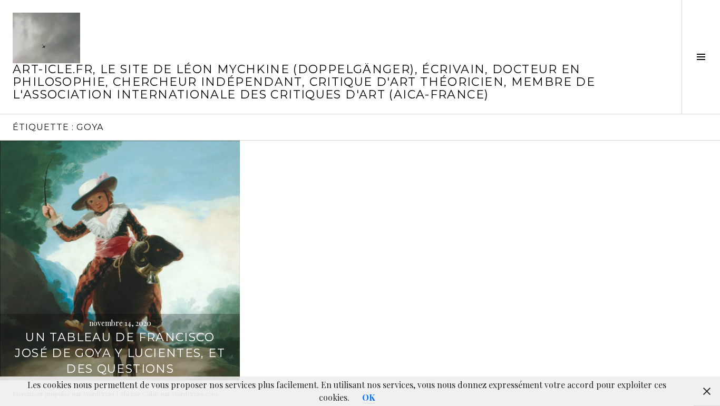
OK (368, 397)
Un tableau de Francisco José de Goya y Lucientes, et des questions (120, 353)
